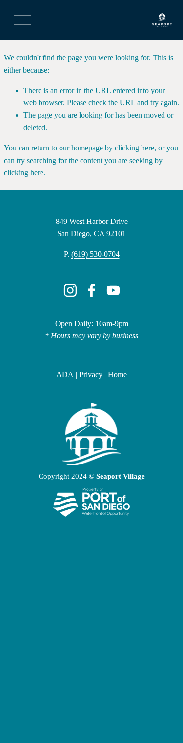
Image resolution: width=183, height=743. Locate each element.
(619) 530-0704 (95, 254)
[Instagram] (70, 290)
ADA (65, 375)
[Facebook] (92, 290)
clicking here (134, 148)
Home (117, 375)
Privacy (90, 375)
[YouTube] (113, 290)
